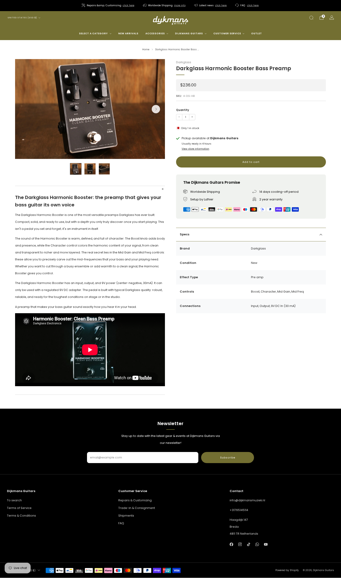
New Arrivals (128, 33)
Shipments (126, 516)
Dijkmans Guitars (189, 33)
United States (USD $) (22, 17)
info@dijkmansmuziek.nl (247, 500)
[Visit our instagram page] (240, 544)
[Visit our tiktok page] (248, 544)
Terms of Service (19, 508)
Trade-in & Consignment (136, 508)
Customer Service (227, 33)
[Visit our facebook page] (231, 544)
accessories (155, 33)
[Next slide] (156, 109)
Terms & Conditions (21, 516)
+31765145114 (239, 510)
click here (128, 5)
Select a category (93, 33)
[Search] (311, 17)
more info (180, 5)
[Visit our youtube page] (266, 544)
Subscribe (227, 457)
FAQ (121, 523)
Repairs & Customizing (135, 500)
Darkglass (183, 62)
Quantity (182, 110)
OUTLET (256, 33)
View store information (195, 149)
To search (14, 500)
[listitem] (108, 5)
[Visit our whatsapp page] (257, 544)
